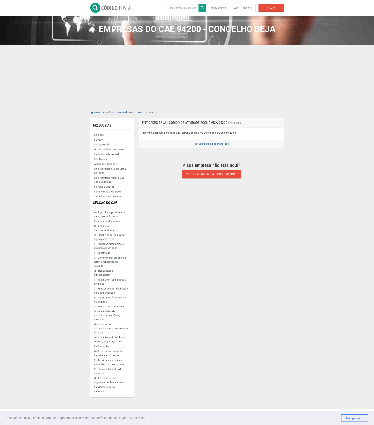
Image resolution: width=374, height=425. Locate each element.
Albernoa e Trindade (105, 164)
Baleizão (99, 134)
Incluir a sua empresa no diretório (211, 174)
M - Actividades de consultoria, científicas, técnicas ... (107, 315)
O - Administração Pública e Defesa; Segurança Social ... (109, 339)
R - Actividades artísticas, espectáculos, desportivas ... (110, 362)
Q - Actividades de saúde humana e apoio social (108, 353)
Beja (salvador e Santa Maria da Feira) (110, 170)
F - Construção (102, 252)
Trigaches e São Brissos (107, 196)
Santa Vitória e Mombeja (108, 191)
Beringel (98, 139)
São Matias (100, 159)
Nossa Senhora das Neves (109, 149)
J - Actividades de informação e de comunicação (111, 290)
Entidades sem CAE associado (105, 389)
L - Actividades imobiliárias (109, 306)
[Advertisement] (187, 74)
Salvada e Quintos (104, 186)
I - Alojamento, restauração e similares (110, 281)
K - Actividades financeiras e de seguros (110, 299)
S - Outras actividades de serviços (108, 371)
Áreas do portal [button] (219, 7)
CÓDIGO (116, 7)
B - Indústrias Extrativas (107, 221)
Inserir (271, 7)
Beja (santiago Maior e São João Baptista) (109, 179)
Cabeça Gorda (102, 144)
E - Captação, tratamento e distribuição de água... (109, 245)
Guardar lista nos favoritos (213, 143)
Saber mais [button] (137, 418)
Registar (247, 7)
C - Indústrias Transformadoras (104, 228)
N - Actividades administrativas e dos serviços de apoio (111, 328)
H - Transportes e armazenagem (103, 272)
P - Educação (101, 346)
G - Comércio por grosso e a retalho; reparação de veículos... (110, 261)
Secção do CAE (105, 203)
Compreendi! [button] (354, 418)
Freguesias (102, 125)
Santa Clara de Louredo (107, 154)
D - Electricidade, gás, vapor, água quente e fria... (110, 236)
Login (236, 7)
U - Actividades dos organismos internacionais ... (110, 380)
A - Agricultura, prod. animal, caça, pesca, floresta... (110, 214)
